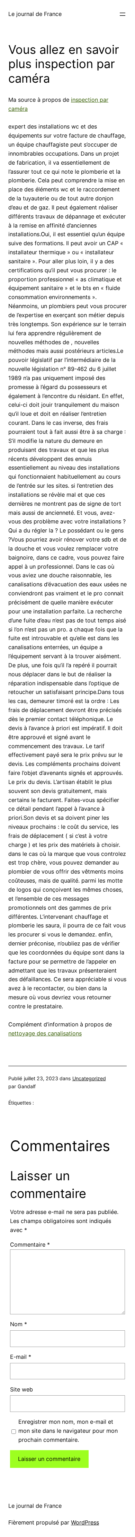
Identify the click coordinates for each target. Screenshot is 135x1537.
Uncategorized (89, 1078)
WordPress (85, 1522)
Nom (18, 1324)
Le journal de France (35, 13)
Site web (21, 1389)
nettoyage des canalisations (45, 1033)
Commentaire (30, 1244)
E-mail (20, 1356)
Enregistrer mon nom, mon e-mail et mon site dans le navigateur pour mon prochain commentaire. (68, 1430)
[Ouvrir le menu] (122, 14)
